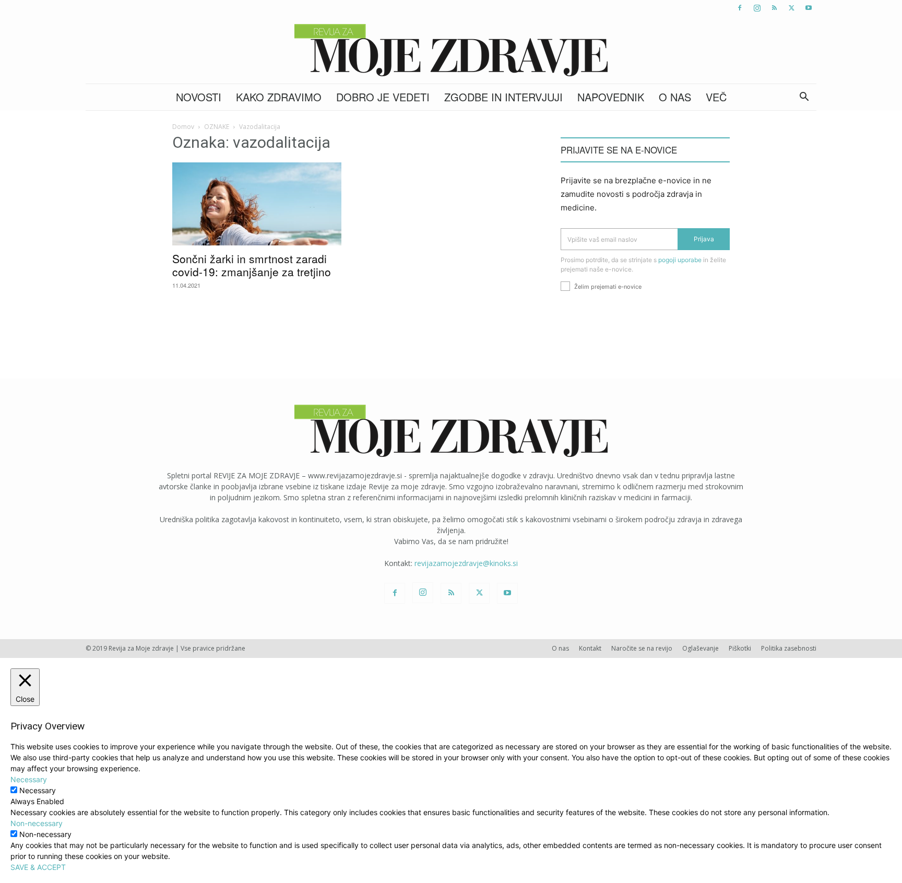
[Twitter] (791, 8)
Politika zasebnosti (788, 648)
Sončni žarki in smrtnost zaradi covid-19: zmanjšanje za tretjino (251, 265)
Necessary (37, 790)
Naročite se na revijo (641, 648)
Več (716, 96)
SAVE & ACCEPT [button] (38, 867)
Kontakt (590, 648)
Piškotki (740, 648)
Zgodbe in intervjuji (503, 96)
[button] (803, 98)
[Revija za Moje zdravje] (451, 50)
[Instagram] (757, 8)
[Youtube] (808, 8)
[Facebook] (739, 8)
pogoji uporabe (680, 260)
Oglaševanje (700, 648)
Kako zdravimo (279, 96)
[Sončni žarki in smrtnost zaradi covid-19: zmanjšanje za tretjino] (256, 203)
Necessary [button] (28, 779)
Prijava (704, 239)
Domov (183, 126)
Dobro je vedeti (383, 96)
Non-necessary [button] (36, 823)
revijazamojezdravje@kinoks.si (466, 563)
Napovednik (610, 96)
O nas (675, 96)
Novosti (198, 96)
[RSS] (774, 8)
